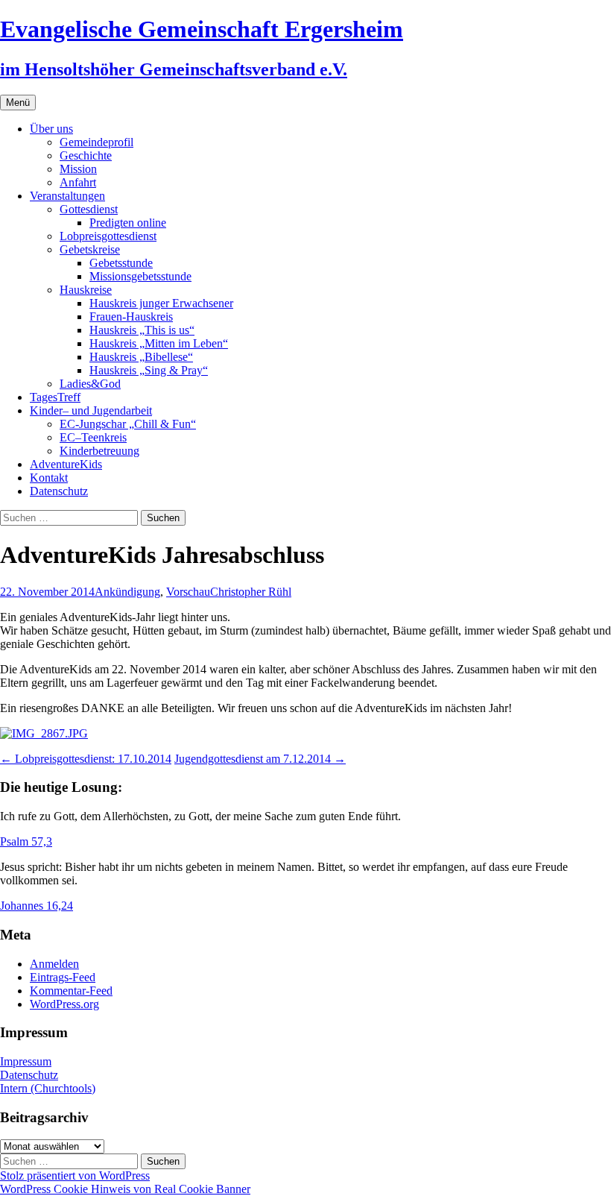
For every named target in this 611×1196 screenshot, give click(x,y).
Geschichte (86, 155)
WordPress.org (64, 1004)
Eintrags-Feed (62, 977)
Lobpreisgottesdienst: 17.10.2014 (85, 758)
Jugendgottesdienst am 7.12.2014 (260, 758)
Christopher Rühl (250, 591)
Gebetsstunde (121, 262)
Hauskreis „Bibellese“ (141, 356)
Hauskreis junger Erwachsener (161, 303)
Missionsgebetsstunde (140, 276)
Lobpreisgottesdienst (108, 236)
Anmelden (54, 963)
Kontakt (49, 477)
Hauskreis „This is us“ (141, 330)
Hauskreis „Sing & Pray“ (148, 370)
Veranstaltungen (67, 195)
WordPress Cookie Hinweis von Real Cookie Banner (125, 1189)
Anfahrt (78, 182)
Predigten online (127, 222)
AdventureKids (66, 464)
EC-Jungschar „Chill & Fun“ (128, 424)
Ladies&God (90, 383)
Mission (78, 169)
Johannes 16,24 (36, 905)
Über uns (51, 128)
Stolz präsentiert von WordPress (75, 1175)
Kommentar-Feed (71, 990)
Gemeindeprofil (96, 142)
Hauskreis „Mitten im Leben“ (158, 343)
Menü (18, 102)
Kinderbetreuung (99, 450)
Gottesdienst (89, 209)
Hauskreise (86, 289)
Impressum (25, 1061)
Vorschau (188, 591)
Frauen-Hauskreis (131, 316)
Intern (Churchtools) (47, 1088)
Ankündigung (127, 591)
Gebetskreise (90, 249)
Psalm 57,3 (26, 841)
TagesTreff (55, 397)
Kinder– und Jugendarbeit (91, 410)
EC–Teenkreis (93, 437)
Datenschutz (59, 491)
